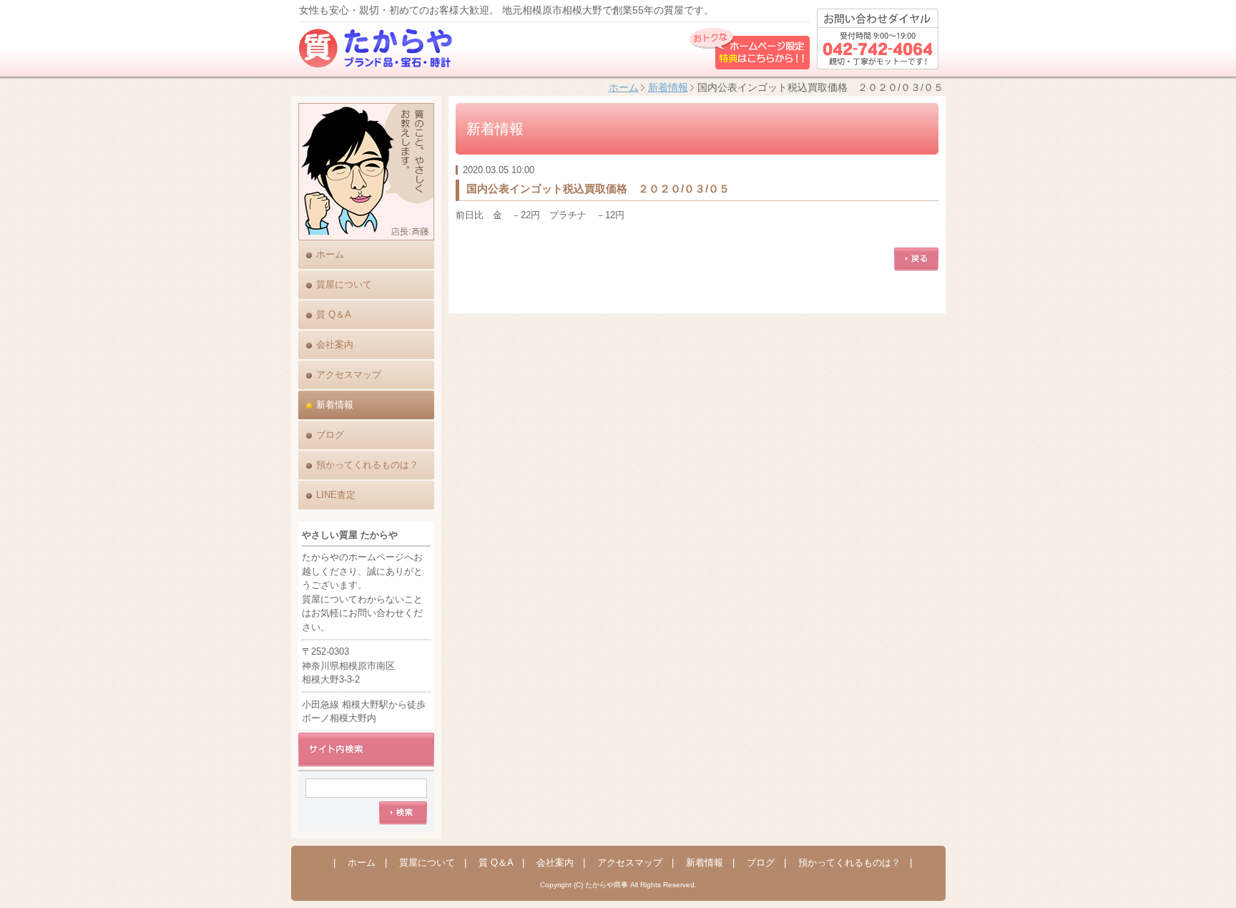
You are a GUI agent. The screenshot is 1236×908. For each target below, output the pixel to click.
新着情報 (668, 87)
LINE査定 (335, 494)
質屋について (344, 284)
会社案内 (334, 344)
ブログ (330, 434)
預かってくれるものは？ (367, 464)
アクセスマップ (348, 374)
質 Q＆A (333, 314)
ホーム (624, 87)
